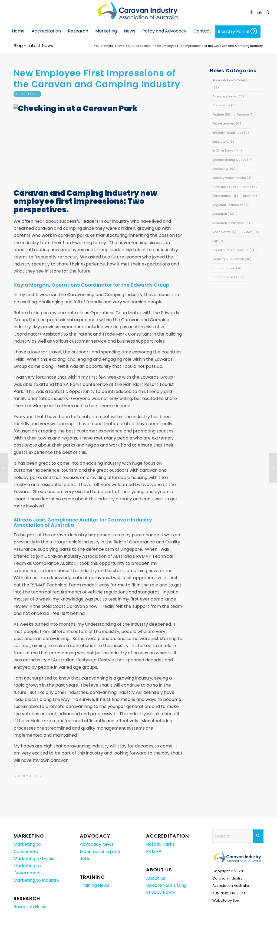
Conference (224, 105)
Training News (94, 885)
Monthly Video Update (231, 178)
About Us (155, 878)
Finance (245, 114)
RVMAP (250, 232)
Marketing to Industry (36, 880)
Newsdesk (225, 187)
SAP (217, 241)
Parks (251, 187)
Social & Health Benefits (233, 250)
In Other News (227, 150)
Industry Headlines (230, 132)
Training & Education (232, 259)
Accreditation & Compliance (233, 83)
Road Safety (224, 232)
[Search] (267, 12)
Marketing (223, 168)
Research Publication (231, 223)
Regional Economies (231, 205)
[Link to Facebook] (251, 12)
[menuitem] (267, 12)
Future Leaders (27, 94)
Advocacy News (228, 96)
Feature (222, 114)
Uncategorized (228, 277)
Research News (30, 907)
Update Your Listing (166, 885)
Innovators (223, 141)
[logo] (138, 12)
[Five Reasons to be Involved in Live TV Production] (4, 468)
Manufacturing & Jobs (232, 160)
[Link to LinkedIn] (259, 12)
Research (223, 214)
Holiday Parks (160, 844)
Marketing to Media (34, 858)
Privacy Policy (160, 892)
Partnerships (225, 195)
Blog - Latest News (33, 45)
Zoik (236, 900)
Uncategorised (227, 268)
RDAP (250, 195)
